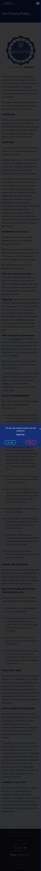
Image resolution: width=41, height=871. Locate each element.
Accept (10, 442)
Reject (31, 442)
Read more (20, 434)
